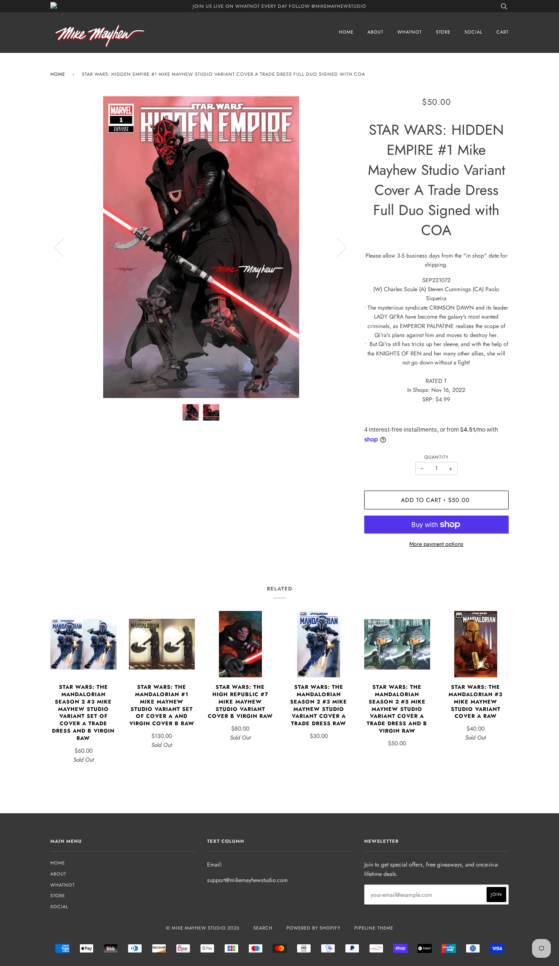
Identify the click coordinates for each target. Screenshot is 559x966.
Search (263, 928)
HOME (346, 32)
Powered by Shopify (313, 928)
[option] (201, 247)
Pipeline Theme (373, 928)
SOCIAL (473, 32)
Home (57, 74)
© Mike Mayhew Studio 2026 (202, 928)
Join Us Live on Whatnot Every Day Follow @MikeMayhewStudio (279, 6)
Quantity (436, 457)
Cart (502, 32)
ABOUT (375, 32)
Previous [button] (64, 247)
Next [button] (337, 247)
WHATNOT (409, 32)
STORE (443, 32)
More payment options (436, 544)
